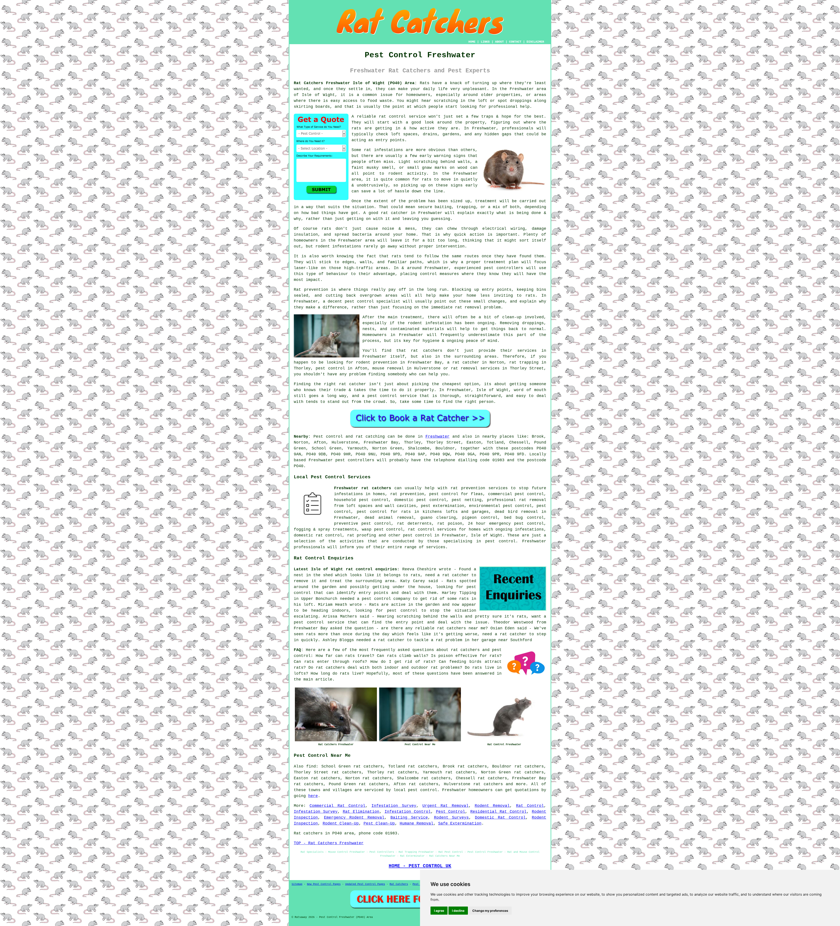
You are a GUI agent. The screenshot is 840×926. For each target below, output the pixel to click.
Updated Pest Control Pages (365, 884)
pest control (417, 535)
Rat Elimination (361, 811)
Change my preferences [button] (490, 910)
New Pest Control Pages (324, 884)
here (313, 796)
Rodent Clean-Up (341, 823)
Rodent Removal (492, 806)
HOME (471, 42)
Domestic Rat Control (500, 817)
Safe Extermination (459, 823)
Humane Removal (416, 823)
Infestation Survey (393, 806)
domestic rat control (318, 535)
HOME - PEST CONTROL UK (420, 866)
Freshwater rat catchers (362, 488)
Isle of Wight (486, 535)
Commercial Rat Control (337, 806)
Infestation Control (408, 811)
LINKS (485, 42)
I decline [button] (458, 910)
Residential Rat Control (498, 811)
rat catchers (488, 784)
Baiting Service (409, 817)
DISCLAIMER (535, 42)
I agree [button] (439, 910)
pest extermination (442, 506)
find (311, 766)
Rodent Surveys (451, 817)
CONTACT (515, 42)
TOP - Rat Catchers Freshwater (329, 843)
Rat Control (530, 806)
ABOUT (499, 42)
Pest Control (450, 811)
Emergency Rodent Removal (354, 817)
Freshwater (437, 436)
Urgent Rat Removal (445, 806)
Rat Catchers (399, 884)
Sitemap (297, 884)
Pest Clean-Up (379, 823)
